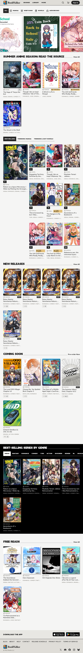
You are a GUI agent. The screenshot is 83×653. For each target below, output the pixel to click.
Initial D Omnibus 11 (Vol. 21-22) (10, 431)
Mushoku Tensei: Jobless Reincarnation (70, 175)
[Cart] (68, 2)
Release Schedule (39, 641)
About (12, 641)
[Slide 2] (41, 34)
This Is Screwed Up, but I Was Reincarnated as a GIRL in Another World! (36, 214)
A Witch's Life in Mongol (48, 93)
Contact (26, 641)
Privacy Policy (55, 641)
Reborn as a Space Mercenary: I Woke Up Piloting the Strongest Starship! (15, 188)
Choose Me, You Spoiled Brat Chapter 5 (31, 390)
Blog (5, 641)
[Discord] (65, 650)
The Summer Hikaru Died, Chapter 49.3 (69, 390)
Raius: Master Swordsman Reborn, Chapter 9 (30, 300)
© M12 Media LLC (8, 650)
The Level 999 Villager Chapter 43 (11, 390)
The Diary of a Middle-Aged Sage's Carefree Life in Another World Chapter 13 (50, 390)
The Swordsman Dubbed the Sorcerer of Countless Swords (12, 579)
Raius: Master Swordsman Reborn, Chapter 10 (10, 300)
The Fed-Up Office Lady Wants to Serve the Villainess (54, 255)
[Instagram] (74, 650)
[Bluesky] (78, 650)
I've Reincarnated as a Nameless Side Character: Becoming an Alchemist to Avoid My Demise (12, 617)
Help (19, 641)
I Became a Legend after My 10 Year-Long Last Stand (70, 579)
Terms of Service (70, 641)
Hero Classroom (28, 578)
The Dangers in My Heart (53, 215)
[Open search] (63, 2)
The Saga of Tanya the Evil (11, 93)
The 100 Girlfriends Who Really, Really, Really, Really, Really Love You (69, 93)
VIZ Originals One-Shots (51, 578)
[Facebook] (69, 650)
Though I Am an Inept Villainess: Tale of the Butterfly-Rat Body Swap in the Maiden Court (31, 93)
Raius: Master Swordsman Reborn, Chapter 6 (69, 300)
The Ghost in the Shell (11, 130)
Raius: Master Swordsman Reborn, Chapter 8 (49, 300)
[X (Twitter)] (61, 650)
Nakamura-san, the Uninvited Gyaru (71, 253)
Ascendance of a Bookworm (70, 214)
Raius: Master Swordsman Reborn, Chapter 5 (10, 342)
